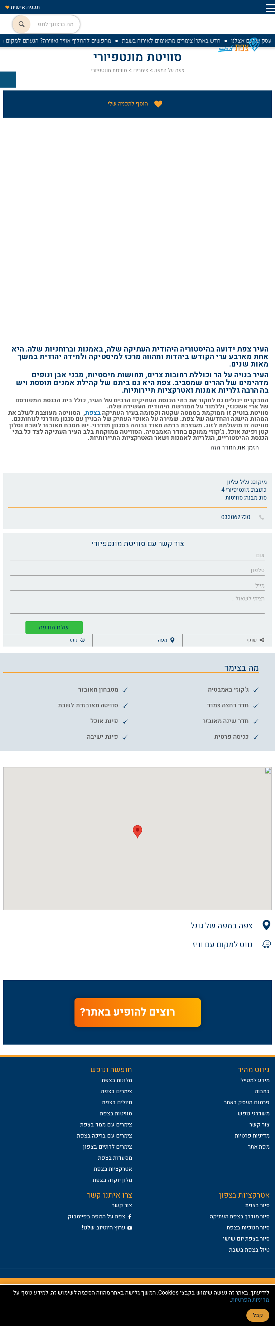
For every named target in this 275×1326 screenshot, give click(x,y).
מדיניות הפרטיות (250, 1300)
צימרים (140, 70)
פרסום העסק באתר (247, 1102)
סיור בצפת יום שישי (246, 1238)
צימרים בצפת (116, 1091)
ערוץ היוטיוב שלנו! (103, 1227)
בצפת (93, 412)
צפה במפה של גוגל (221, 925)
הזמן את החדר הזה (235, 447)
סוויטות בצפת (116, 1113)
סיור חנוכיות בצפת (248, 1227)
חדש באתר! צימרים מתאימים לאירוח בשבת (180, 41)
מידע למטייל (255, 1080)
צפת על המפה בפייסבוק (96, 1216)
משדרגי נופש (254, 1113)
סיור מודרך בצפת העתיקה (240, 1216)
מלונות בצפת (117, 1080)
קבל (258, 1315)
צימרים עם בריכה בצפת (104, 1135)
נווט (74, 640)
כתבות (262, 1091)
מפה (163, 640)
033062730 (235, 517)
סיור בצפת (257, 1205)
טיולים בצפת (117, 1102)
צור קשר (260, 1124)
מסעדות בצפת (115, 1158)
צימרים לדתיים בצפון (107, 1147)
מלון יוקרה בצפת (112, 1180)
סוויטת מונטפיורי (109, 70)
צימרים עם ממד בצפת (106, 1124)
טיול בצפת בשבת (249, 1250)
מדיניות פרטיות (252, 1135)
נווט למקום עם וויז (222, 944)
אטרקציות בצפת (113, 1169)
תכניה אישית (24, 7)
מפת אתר (259, 1147)
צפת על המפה (168, 70)
